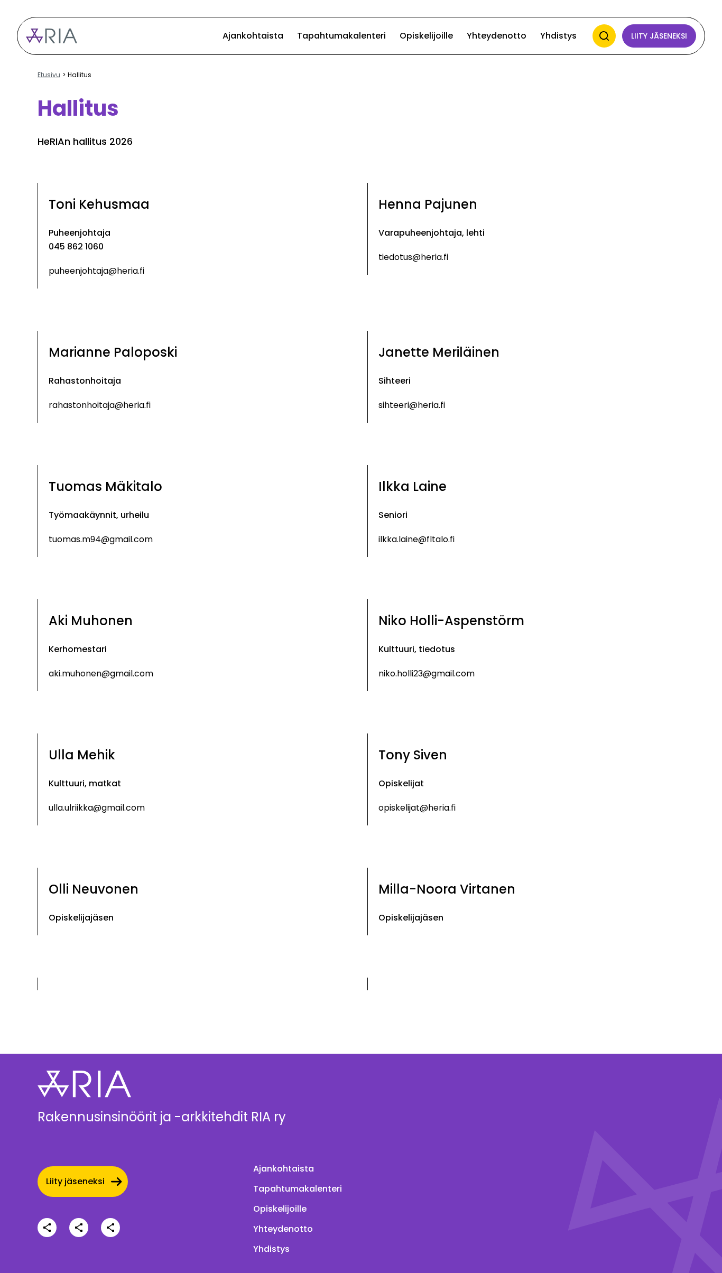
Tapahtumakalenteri (341, 36)
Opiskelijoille (426, 36)
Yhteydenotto (496, 36)
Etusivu (49, 74)
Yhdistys (558, 36)
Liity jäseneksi (659, 36)
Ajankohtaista (253, 36)
